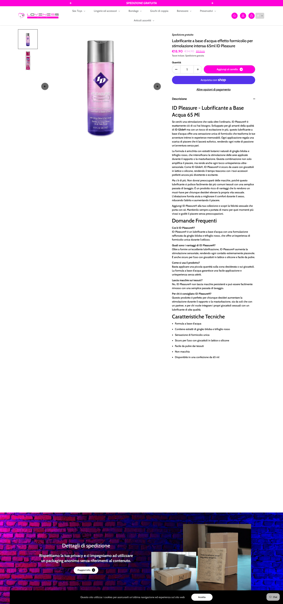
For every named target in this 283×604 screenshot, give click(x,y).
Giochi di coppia (159, 10)
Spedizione (190, 55)
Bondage (134, 10)
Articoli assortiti (143, 20)
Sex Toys (77, 10)
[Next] (157, 86)
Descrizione (179, 99)
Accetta (202, 597)
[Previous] (44, 86)
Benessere (183, 10)
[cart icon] (251, 16)
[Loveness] (38, 15)
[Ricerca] (234, 16)
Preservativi (207, 10)
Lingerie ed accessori (106, 10)
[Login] (243, 16)
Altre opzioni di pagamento (214, 89)
